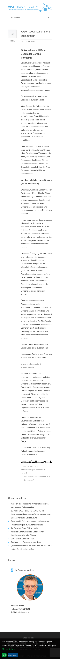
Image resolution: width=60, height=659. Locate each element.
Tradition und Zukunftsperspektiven (26, 542)
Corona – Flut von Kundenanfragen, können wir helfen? (33, 469)
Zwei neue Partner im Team (22, 539)
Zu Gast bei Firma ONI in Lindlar (24, 528)
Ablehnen (12, 655)
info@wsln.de (23, 612)
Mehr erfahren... (9, 649)
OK (4, 655)
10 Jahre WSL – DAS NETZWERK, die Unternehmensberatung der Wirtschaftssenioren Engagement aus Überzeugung (31, 514)
